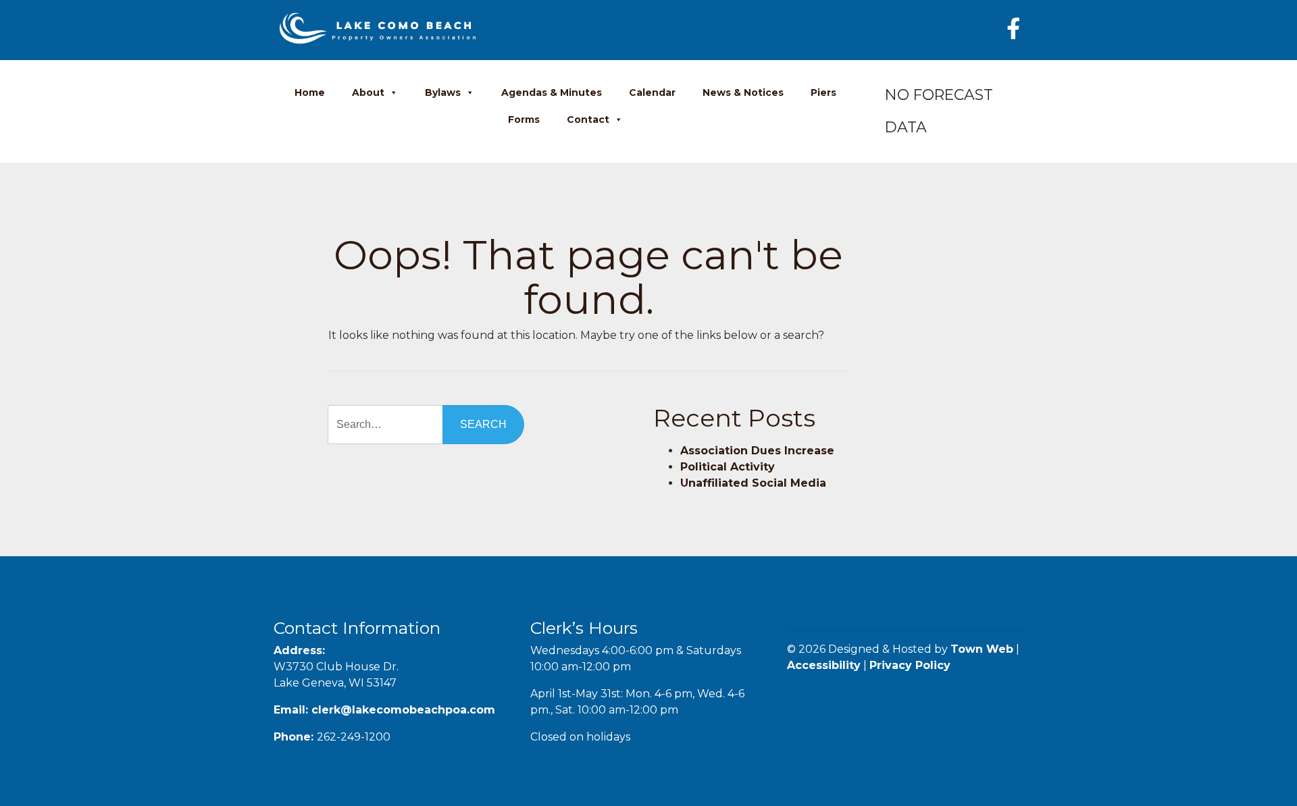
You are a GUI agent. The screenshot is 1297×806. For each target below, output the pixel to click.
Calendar (652, 92)
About (368, 92)
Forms (524, 119)
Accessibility (824, 665)
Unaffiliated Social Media (753, 483)
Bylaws (443, 92)
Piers (823, 92)
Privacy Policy (909, 665)
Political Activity (727, 466)
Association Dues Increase (757, 450)
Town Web (981, 649)
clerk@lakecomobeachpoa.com (403, 709)
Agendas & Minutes (551, 92)
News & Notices (743, 92)
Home (310, 92)
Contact (588, 119)
